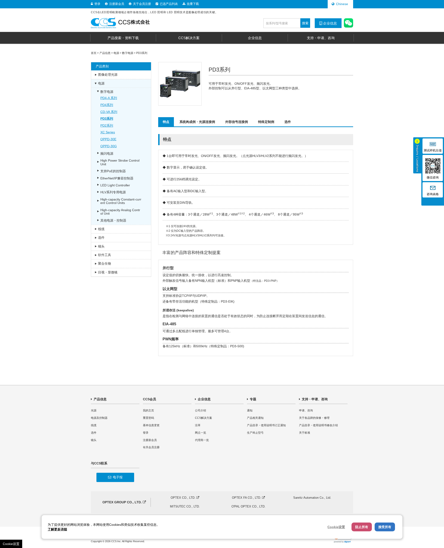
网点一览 (200, 432)
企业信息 (329, 23)
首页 (93, 53)
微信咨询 (433, 177)
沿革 (197, 425)
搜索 (305, 23)
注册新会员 (116, 4)
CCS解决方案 (203, 418)
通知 (250, 410)
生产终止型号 (255, 432)
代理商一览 (202, 440)
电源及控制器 (99, 418)
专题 (252, 399)
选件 (287, 122)
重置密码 (148, 418)
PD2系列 (106, 125)
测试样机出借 (433, 150)
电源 (116, 53)
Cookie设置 (11, 544)
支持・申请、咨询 (314, 399)
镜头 (93, 440)
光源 (93, 410)
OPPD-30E (108, 139)
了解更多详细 (57, 529)
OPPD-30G (108, 146)
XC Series (107, 132)
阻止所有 (361, 527)
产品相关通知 (255, 418)
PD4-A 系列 (108, 98)
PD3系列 (141, 53)
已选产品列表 (168, 4)
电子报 (117, 477)
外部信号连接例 (236, 122)
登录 (96, 4)
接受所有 (384, 527)
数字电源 (127, 53)
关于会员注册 (141, 4)
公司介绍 (200, 410)
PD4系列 (106, 105)
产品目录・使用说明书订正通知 (266, 425)
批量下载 (192, 4)
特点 (166, 122)
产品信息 (105, 53)
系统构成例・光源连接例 (197, 122)
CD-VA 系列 (108, 112)
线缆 (93, 425)
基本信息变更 (151, 425)
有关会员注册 (151, 447)
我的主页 (148, 410)
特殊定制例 (266, 122)
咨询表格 (433, 194)
